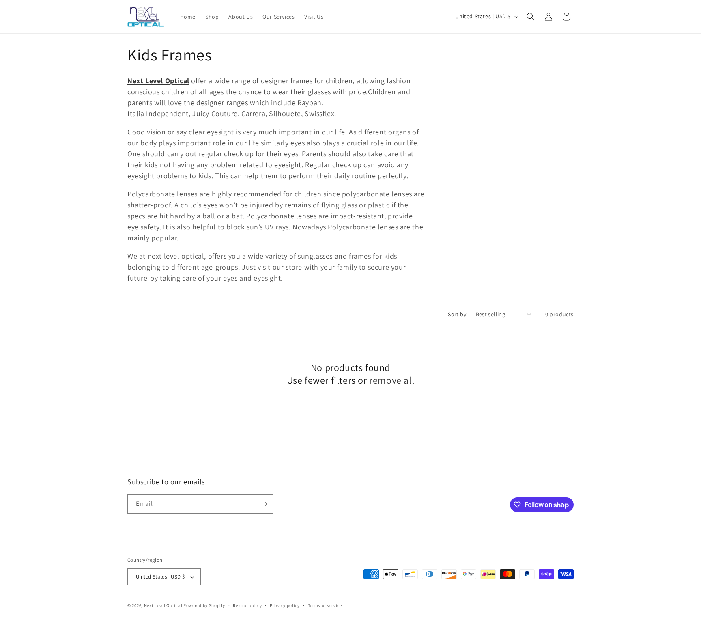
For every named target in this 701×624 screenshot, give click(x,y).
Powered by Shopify (204, 605)
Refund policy (247, 605)
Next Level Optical (163, 605)
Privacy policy (285, 605)
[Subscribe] (264, 504)
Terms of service (325, 605)
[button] (531, 17)
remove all (391, 380)
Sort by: (457, 314)
